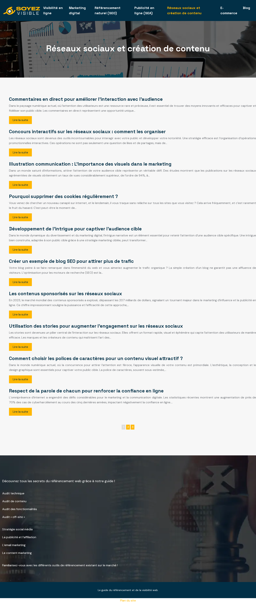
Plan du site (128, 600)
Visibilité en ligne (53, 10)
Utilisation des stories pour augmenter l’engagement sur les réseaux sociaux (96, 326)
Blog (246, 8)
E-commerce (228, 10)
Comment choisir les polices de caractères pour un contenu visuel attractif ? (96, 358)
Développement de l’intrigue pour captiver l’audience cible (75, 229)
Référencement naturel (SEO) (108, 10)
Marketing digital (77, 10)
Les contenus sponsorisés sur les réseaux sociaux (65, 294)
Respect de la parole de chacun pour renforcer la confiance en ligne (86, 391)
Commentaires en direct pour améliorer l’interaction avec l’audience (86, 99)
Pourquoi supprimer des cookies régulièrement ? (63, 196)
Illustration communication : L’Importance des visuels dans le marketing (90, 164)
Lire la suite (20, 120)
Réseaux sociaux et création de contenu (184, 10)
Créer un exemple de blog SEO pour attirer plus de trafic (71, 261)
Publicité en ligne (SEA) (144, 10)
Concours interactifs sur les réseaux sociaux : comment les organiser (87, 131)
